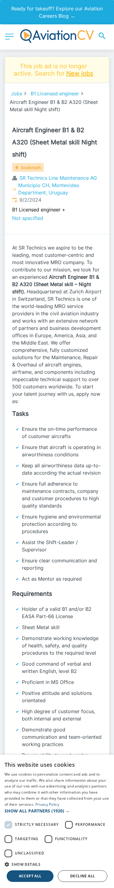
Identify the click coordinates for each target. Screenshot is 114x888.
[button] (57, 811)
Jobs (16, 93)
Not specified (27, 218)
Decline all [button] (82, 876)
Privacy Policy (47, 804)
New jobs (79, 73)
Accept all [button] (30, 876)
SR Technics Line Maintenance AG (58, 178)
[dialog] (57, 821)
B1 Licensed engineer (55, 93)
